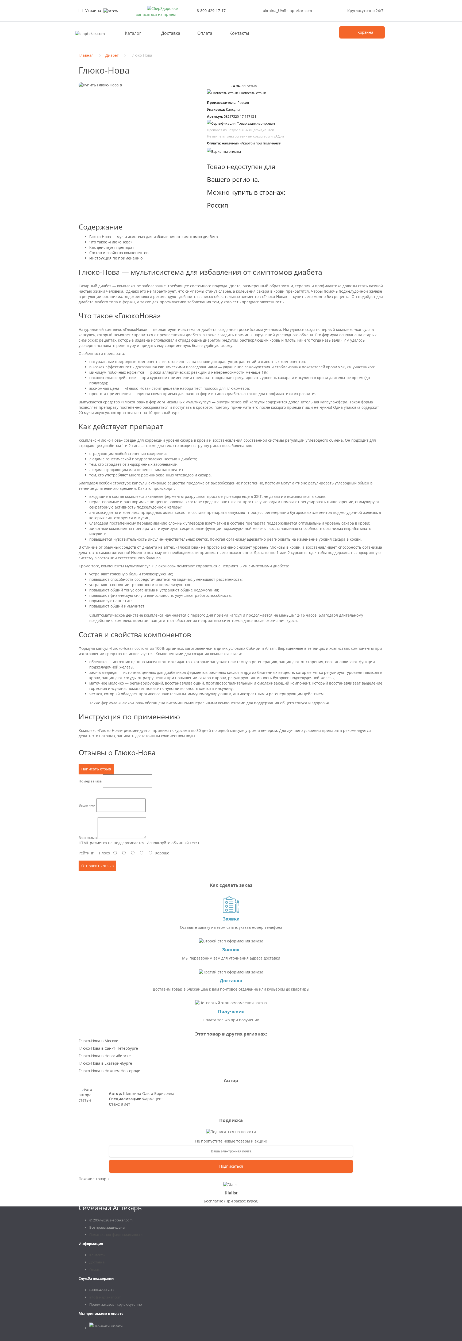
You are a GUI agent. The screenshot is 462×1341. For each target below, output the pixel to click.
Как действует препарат (111, 247)
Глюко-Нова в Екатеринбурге (105, 1063)
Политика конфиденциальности (116, 1234)
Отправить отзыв (97, 865)
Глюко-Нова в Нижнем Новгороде (109, 1070)
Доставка (170, 33)
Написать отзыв (252, 92)
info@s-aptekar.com (105, 1297)
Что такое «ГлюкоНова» (110, 241)
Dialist (231, 1192)
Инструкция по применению (116, 258)
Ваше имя (87, 805)
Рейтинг (86, 852)
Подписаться (231, 1166)
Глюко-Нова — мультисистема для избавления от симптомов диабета (153, 236)
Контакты (239, 33)
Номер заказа (90, 780)
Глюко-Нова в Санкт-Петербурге (108, 1048)
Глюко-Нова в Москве (98, 1040)
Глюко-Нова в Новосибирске (105, 1055)
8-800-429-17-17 (211, 10)
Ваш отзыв (88, 837)
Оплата (204, 33)
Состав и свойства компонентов (118, 252)
